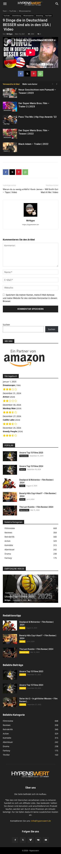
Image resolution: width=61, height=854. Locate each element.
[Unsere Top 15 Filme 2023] (10, 675)
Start (5, 11)
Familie (22, 705)
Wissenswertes (25, 11)
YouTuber (48, 16)
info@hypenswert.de (41, 820)
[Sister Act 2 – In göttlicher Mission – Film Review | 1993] (10, 702)
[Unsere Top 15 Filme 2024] (10, 470)
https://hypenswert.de (30, 225)
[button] (4, 4)
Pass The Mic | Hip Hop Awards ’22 (37, 116)
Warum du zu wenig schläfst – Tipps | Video (16, 191)
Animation (7, 110)
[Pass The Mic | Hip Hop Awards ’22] (10, 120)
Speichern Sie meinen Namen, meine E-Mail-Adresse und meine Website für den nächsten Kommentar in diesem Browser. (30, 298)
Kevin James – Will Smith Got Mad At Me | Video (44, 191)
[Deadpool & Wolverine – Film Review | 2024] (10, 483)
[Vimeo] (30, 840)
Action (22, 499)
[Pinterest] (34, 74)
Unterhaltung (16, 16)
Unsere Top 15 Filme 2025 (31, 453)
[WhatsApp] (40, 74)
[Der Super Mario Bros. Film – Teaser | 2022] (10, 134)
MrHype (10, 34)
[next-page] (56, 84)
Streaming (39, 16)
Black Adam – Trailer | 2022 (33, 144)
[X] (27, 74)
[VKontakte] (38, 840)
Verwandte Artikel (11, 84)
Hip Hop (6, 124)
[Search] (57, 4)
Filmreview (24, 456)
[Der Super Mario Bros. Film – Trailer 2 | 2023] (10, 106)
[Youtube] (46, 840)
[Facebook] (21, 74)
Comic (6, 151)
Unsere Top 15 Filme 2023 (31, 671)
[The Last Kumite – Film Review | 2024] (10, 510)
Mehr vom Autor (29, 84)
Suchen (6, 324)
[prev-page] (52, 84)
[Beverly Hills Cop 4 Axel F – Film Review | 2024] (10, 497)
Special (22, 469)
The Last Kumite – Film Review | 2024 (36, 507)
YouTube (12, 11)
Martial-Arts (24, 510)
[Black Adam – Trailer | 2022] (10, 147)
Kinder (6, 97)
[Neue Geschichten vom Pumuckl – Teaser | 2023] (10, 93)
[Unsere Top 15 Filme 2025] (10, 456)
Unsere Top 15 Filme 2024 (31, 466)
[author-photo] (30, 216)
